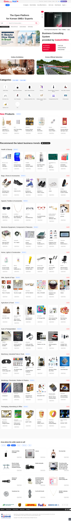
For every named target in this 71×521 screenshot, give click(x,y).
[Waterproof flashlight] (6, 481)
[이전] (63, 505)
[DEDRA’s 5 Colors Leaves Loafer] (41, 183)
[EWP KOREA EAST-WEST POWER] (41, 505)
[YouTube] (70, 509)
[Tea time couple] (18, 285)
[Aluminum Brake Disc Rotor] (53, 361)
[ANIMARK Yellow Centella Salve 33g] (30, 259)
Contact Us (45, 1)
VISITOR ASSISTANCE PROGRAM (62, 47)
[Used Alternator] (64, 361)
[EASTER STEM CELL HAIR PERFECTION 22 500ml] (41, 157)
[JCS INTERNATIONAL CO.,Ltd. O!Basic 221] (30, 208)
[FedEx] (18, 505)
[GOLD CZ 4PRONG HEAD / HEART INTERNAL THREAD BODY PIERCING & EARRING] (53, 208)
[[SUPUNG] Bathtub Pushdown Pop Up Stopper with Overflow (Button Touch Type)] (29, 481)
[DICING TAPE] (64, 414)
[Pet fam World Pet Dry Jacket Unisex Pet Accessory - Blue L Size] (6, 259)
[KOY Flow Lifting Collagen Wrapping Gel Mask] (18, 121)
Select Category (46, 143)
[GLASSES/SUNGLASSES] (41, 208)
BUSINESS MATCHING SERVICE (46, 47)
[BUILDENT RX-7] (41, 387)
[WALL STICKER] (41, 285)
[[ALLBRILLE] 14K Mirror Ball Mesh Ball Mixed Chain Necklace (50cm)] (18, 208)
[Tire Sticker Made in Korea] (18, 361)
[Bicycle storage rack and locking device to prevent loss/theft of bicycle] (6, 466)
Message (49, 1)
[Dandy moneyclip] (29, 466)
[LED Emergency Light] (53, 336)
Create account (63, 1)
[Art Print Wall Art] (30, 285)
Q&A (56, 1)
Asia (8, 445)
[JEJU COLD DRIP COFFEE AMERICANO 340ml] (18, 310)
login (58, 1)
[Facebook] (68, 509)
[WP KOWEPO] (52, 505)
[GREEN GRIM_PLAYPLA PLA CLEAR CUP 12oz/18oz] (41, 414)
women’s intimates (23, 26)
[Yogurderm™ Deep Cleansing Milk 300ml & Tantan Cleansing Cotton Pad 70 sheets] (6, 121)
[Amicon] (29, 453)
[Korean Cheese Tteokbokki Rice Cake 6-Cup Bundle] (30, 121)
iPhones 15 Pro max (14, 26)
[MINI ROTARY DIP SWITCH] (6, 234)
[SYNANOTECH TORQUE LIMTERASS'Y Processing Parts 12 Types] (30, 361)
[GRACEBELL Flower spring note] (53, 481)
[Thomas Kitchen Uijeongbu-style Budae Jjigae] (64, 121)
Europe (19, 445)
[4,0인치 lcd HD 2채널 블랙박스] (18, 336)
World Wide (3, 445)
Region (53, 1)
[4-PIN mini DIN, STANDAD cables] (30, 336)
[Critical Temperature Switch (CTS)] (30, 234)
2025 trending (30, 26)
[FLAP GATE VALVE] (29, 493)
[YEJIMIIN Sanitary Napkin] (30, 157)
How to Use (41, 1)
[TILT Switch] (18, 234)
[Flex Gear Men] (53, 453)
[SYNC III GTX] (18, 183)
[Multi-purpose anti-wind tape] (18, 414)
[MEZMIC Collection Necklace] (53, 493)
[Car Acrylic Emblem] (6, 336)
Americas (13, 445)
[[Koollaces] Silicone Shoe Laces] (30, 183)
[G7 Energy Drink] (41, 310)
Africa (30, 445)
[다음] (65, 505)
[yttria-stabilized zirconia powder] (64, 387)
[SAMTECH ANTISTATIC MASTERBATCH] (18, 387)
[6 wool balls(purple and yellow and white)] (18, 259)
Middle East (24, 445)
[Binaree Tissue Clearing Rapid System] (53, 387)
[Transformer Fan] (6, 493)
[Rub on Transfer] (6, 285)
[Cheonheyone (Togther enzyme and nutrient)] (30, 387)
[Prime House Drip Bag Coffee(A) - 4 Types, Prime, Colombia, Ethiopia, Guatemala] (53, 310)
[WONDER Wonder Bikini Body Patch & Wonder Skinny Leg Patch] (64, 157)
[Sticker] (64, 285)
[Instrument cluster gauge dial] (6, 361)
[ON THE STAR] (6, 310)
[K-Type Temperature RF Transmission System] (41, 234)
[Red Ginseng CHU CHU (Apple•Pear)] (64, 310)
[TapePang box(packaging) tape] (53, 414)
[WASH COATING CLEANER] (6, 453)
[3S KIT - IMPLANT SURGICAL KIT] (53, 157)
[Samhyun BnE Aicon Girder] (41, 259)
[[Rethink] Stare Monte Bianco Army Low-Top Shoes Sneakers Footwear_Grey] (6, 183)
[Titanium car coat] (41, 336)
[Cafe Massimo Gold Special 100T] (30, 310)
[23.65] (53, 183)
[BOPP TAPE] (30, 414)
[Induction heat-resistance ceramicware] (53, 285)
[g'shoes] (64, 208)
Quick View (5, 133)
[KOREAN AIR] (30, 505)
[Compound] (6, 387)
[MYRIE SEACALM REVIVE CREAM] (41, 121)
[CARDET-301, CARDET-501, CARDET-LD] (64, 336)
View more (15, 149)
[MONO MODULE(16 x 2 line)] (64, 234)
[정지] (67, 505)
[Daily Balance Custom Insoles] (64, 183)
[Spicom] (41, 361)
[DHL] (7, 505)
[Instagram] (66, 509)
